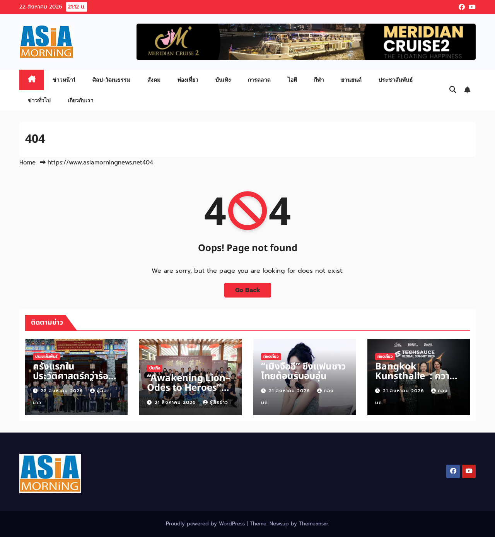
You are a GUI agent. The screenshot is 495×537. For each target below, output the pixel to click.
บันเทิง (223, 79)
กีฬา (319, 79)
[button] (452, 89)
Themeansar (313, 523)
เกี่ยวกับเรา (81, 100)
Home (27, 162)
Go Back (247, 290)
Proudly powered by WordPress (206, 523)
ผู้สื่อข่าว (219, 402)
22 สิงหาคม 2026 (63, 390)
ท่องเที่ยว (188, 79)
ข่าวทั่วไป (39, 100)
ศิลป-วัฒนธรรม (111, 79)
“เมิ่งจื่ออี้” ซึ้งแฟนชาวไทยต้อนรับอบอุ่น (303, 371)
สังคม (153, 79)
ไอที (292, 79)
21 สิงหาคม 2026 (176, 402)
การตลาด (259, 79)
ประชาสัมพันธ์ (396, 79)
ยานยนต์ (351, 79)
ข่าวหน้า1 (64, 79)
